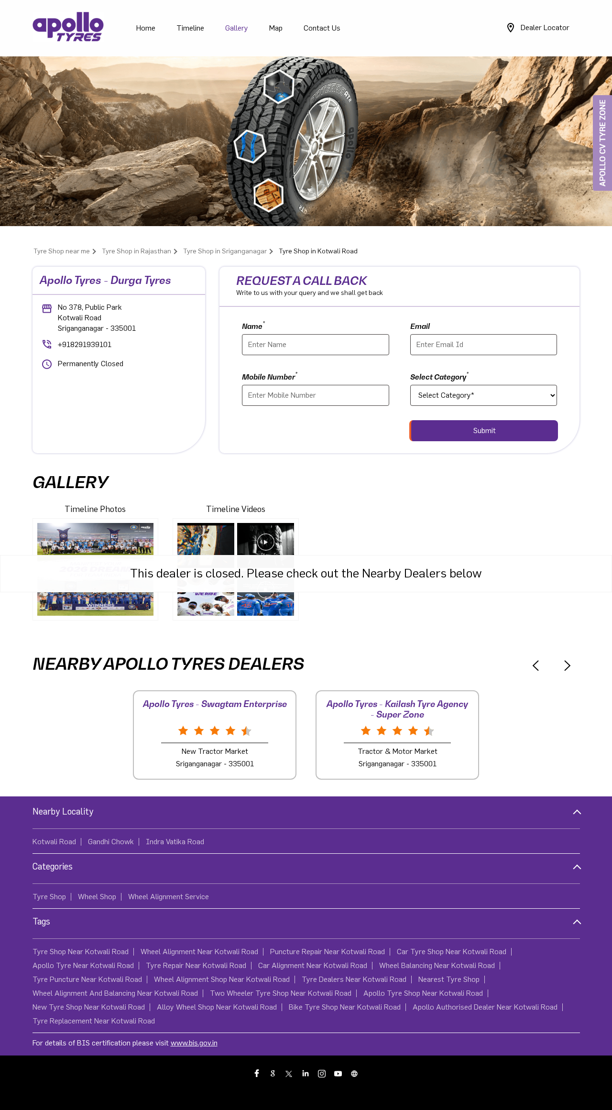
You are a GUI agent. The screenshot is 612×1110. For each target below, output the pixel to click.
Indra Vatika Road (175, 842)
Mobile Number (269, 376)
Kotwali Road (54, 842)
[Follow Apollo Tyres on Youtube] (338, 1073)
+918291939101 (84, 344)
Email (420, 326)
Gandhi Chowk (111, 842)
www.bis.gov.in (194, 1043)
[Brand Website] (354, 1073)
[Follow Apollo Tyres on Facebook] (257, 1073)
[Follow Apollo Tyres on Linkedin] (306, 1073)
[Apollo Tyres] (68, 28)
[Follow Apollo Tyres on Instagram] (322, 1073)
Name (253, 325)
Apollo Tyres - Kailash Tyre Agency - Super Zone (397, 709)
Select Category (439, 376)
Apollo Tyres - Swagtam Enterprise (215, 704)
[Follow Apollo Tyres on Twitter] (289, 1073)
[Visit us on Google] (273, 1073)
